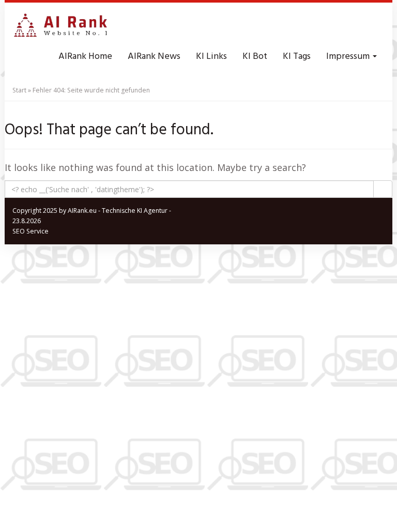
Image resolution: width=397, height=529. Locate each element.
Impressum (349, 56)
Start (19, 90)
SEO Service (30, 231)
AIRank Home (85, 56)
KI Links (211, 56)
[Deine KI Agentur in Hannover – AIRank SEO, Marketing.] (60, 25)
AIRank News (154, 56)
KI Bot (254, 56)
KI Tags (297, 56)
